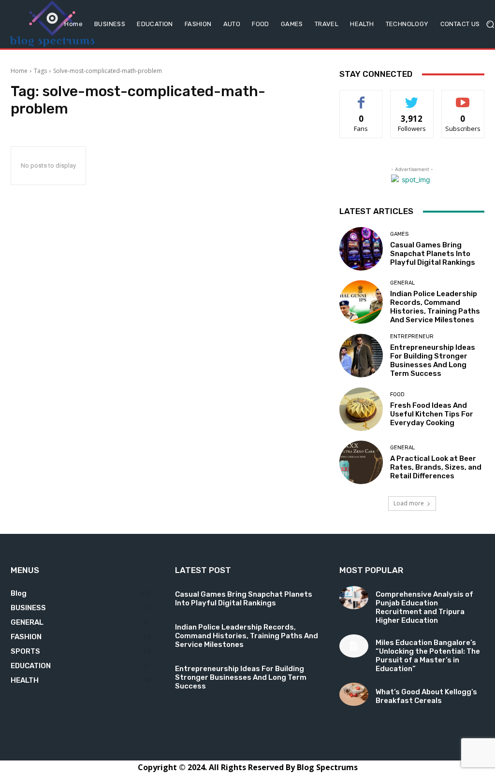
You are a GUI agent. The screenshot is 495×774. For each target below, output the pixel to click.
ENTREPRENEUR (412, 336)
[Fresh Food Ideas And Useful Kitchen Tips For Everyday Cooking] (361, 409)
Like (361, 97)
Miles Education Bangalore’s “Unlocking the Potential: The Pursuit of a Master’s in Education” (428, 655)
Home (19, 71)
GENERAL (402, 283)
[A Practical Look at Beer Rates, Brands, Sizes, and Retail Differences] (361, 462)
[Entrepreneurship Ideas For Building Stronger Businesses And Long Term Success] (361, 355)
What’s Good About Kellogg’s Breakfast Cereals (426, 696)
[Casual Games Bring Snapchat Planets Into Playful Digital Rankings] (361, 249)
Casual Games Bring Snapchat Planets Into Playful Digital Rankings (432, 254)
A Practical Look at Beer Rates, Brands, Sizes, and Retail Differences (435, 467)
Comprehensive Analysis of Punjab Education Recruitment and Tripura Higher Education (424, 607)
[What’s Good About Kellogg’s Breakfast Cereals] (353, 694)
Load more (408, 503)
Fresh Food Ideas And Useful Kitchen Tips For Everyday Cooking (431, 414)
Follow (412, 97)
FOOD (397, 394)
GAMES (399, 234)
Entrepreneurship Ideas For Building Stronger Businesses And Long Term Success (432, 360)
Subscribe (463, 97)
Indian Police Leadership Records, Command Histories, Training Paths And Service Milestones (435, 306)
